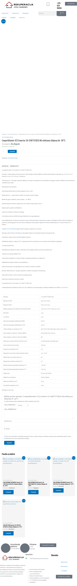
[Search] (57, 13)
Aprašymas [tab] (5, 166)
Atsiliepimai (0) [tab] (14, 166)
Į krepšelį (12, 151)
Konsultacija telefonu (15, 545)
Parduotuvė (15, 13)
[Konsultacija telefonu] (5, 548)
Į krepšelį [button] (8, 492)
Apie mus (22, 17)
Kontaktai (12, 17)
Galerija (4, 17)
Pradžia (4, 134)
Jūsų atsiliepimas (10, 409)
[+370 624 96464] (54, 4)
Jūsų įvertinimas (10, 405)
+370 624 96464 (59, 5)
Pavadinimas (8, 421)
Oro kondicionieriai (12, 134)
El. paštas (7, 428)
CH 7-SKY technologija (12, 229)
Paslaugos (26, 13)
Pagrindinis (5, 13)
